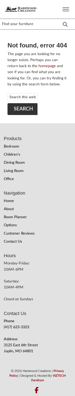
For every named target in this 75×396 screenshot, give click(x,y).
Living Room (14, 171)
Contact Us (13, 241)
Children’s (12, 154)
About (9, 209)
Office (9, 179)
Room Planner (15, 217)
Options (10, 225)
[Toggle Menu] (65, 9)
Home (9, 201)
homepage (47, 66)
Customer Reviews (19, 233)
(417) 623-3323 (16, 327)
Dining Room (14, 163)
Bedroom (11, 146)
